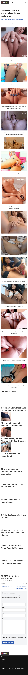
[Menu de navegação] (12, 2)
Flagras (15, 19)
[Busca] (25, 2)
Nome (4, 601)
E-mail (4, 607)
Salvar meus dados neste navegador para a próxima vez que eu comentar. (14, 638)
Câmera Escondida (9, 19)
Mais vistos (3, 661)
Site (3, 613)
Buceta (2, 19)
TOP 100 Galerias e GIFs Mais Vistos (9, 664)
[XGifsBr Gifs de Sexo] (5, 2)
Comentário (5, 618)
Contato (2, 659)
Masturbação (20, 19)
